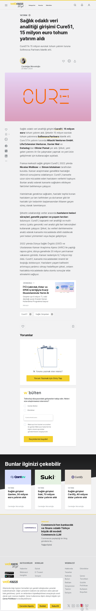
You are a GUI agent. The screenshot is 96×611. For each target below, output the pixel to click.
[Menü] (6, 5)
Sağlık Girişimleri (42, 314)
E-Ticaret (39, 572)
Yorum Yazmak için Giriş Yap (48, 378)
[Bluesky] (86, 605)
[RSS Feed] (86, 608)
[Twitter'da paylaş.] (6, 151)
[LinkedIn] (73, 605)
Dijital (37, 568)
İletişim (68, 593)
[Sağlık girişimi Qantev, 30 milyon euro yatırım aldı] (18, 477)
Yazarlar (68, 572)
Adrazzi (25, 305)
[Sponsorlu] (64, 287)
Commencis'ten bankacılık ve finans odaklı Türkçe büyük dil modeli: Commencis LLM (57, 529)
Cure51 (24, 314)
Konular (40, 5)
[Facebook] (82, 608)
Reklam (68, 582)
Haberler (23, 568)
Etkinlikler (49, 5)
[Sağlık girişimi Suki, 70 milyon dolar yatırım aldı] (48, 477)
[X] (68, 605)
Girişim (38, 576)
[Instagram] (82, 605)
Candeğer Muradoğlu (16, 506)
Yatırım (23, 15)
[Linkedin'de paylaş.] (6, 156)
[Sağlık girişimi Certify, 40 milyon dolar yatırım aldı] (78, 477)
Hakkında (69, 568)
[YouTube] (77, 605)
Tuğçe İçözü (46, 545)
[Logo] (17, 5)
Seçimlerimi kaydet (38, 439)
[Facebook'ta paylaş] (6, 146)
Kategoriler (32, 5)
